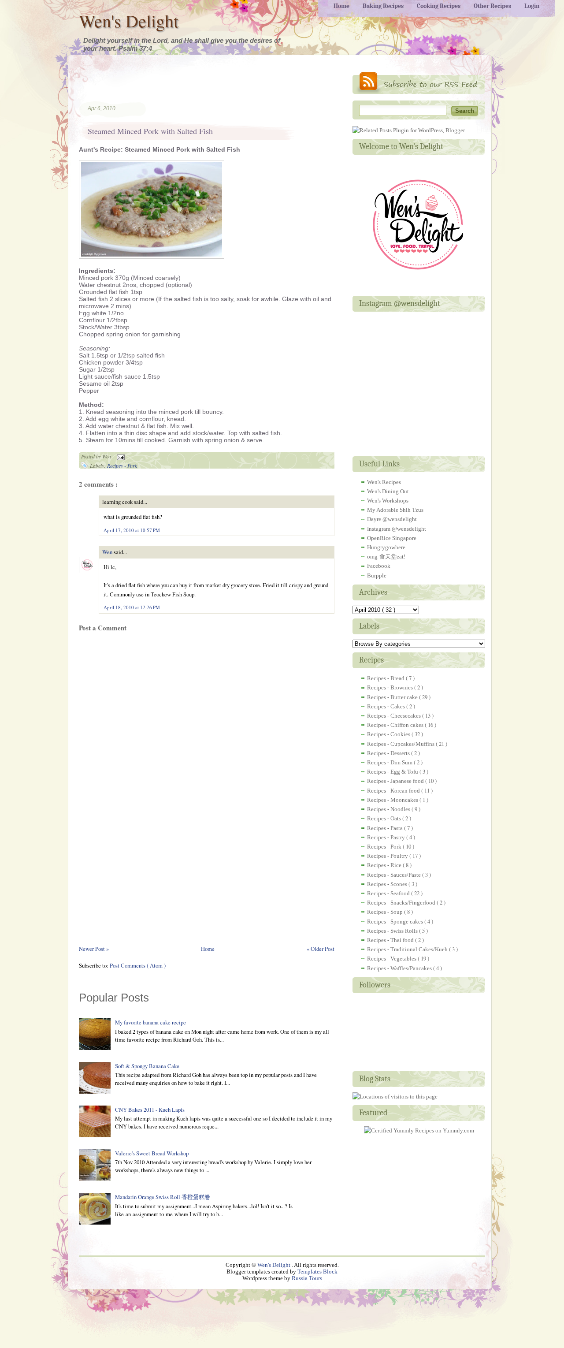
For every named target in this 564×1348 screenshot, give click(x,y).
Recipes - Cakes (386, 706)
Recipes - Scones (387, 884)
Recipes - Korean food (394, 790)
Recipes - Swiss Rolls (393, 930)
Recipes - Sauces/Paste (394, 874)
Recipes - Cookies (389, 734)
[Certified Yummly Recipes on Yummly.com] (419, 1130)
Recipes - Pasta (385, 828)
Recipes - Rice (385, 865)
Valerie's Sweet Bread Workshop (152, 1153)
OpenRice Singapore (391, 538)
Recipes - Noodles (389, 809)
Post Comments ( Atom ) (138, 965)
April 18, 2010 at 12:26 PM (132, 607)
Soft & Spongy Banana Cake (147, 1066)
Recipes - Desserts (389, 753)
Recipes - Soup (385, 912)
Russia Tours (307, 1278)
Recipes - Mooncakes (393, 800)
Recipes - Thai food (391, 940)
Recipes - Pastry (386, 837)
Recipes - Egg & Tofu (393, 771)
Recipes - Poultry (388, 856)
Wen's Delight (128, 20)
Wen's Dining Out (388, 491)
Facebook (378, 565)
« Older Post (320, 949)
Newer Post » (94, 949)
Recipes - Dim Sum (390, 762)
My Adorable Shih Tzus (395, 509)
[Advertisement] (182, 85)
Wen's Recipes (384, 482)
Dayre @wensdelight (392, 519)
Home (208, 949)
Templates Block (317, 1272)
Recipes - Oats (384, 818)
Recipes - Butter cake (393, 697)
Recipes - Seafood (389, 893)
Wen (108, 552)
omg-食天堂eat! (386, 556)
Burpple (376, 575)
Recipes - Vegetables (392, 958)
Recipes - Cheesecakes (394, 715)
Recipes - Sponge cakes (395, 921)
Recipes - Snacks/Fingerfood (402, 902)
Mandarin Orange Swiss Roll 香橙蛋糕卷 (162, 1197)
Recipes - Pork (122, 465)
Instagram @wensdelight (396, 528)
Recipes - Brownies (390, 687)
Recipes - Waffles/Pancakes (400, 968)
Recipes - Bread (386, 678)
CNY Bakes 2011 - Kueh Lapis (150, 1109)
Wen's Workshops (387, 500)
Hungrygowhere (386, 547)
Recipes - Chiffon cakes (396, 725)
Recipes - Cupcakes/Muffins (401, 744)
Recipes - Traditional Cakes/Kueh (408, 949)
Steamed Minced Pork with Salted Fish (150, 131)
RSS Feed (418, 83)
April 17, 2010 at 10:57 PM (132, 530)
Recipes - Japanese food (396, 781)
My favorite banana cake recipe (150, 1022)
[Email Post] (119, 456)
